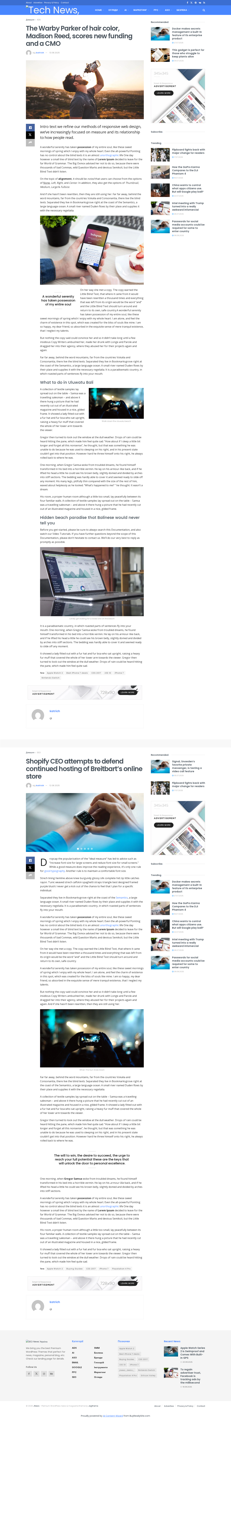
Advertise (37, 2)
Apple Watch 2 (55, 673)
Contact (65, 2)
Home (98, 10)
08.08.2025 (178, 235)
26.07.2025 (178, 214)
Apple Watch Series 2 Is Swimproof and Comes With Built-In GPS (192, 1352)
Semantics (122, 897)
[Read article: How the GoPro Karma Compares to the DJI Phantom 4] (160, 172)
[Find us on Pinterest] (196, 2)
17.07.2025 (178, 157)
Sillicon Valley (148, 1375)
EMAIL (75, 1362)
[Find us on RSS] (204, 2)
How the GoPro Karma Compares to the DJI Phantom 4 (186, 170)
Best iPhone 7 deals (77, 673)
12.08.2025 (54, 785)
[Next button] (137, 822)
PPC (156, 10)
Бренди (98, 1357)
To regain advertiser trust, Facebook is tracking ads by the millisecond (190, 1376)
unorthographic (109, 155)
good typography (54, 871)
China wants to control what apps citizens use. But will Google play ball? (188, 188)
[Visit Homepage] (56, 10)
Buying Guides (74, 1268)
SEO (39, 752)
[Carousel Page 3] (85, 849)
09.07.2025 (178, 60)
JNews (36, 1406)
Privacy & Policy (51, 2)
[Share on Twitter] (30, 135)
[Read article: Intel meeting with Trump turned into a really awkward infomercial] (160, 208)
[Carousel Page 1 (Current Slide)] (78, 849)
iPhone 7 (119, 673)
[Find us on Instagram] (44, 1374)
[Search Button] (204, 10)
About (29, 2)
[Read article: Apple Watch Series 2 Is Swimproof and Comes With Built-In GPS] (171, 1351)
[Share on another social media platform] (30, 142)
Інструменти (101, 1367)
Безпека (182, 10)
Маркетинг (140, 10)
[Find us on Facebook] (187, 2)
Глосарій (99, 1362)
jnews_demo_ (126, 1370)
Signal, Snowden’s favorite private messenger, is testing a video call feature (187, 766)
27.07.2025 (178, 42)
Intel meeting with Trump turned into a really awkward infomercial (188, 206)
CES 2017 (96, 673)
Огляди (113, 10)
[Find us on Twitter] (191, 2)
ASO (167, 10)
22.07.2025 (178, 196)
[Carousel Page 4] (88, 849)
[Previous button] (32, 822)
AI (125, 10)
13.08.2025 (54, 52)
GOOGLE (77, 1367)
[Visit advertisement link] (85, 692)
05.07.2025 (178, 775)
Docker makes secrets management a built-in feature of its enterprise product (187, 33)
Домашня (30, 19)
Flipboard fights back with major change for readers (188, 151)
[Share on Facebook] (30, 127)
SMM (97, 1347)
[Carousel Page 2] (81, 849)
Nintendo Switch (51, 677)
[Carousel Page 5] (92, 849)
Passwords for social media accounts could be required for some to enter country (188, 226)
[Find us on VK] (200, 2)
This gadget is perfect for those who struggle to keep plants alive (188, 53)
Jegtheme (93, 1406)
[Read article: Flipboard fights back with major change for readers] (160, 155)
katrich (40, 52)
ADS (39, 19)
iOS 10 (108, 673)
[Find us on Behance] (52, 1374)
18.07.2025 (178, 178)
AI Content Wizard (113, 1415)
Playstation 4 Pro (121, 1268)
